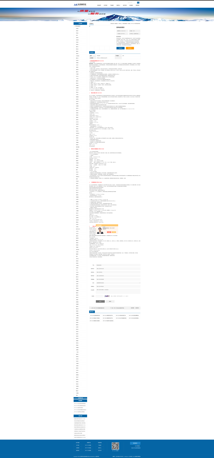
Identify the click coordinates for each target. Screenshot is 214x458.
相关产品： (92, 311)
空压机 (77, 358)
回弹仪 (77, 103)
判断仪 (77, 115)
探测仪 (77, 260)
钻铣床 (77, 28)
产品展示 (112, 5)
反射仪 (77, 295)
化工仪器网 (135, 456)
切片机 (77, 258)
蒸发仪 (77, 53)
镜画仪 (77, 117)
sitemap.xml (126, 456)
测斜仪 (77, 379)
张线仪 (77, 137)
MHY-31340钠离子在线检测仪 (108, 320)
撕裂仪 (77, 80)
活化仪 (77, 126)
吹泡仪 (77, 224)
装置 (77, 178)
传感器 (77, 347)
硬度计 (77, 292)
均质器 (77, 290)
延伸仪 (77, 322)
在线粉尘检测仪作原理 (78, 433)
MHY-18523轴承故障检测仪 (95, 315)
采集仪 (77, 263)
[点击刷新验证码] (107, 296)
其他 (77, 395)
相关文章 (80, 415)
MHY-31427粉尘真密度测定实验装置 (80, 405)
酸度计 (77, 390)
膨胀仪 (77, 324)
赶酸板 (77, 301)
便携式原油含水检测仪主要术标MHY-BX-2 (80, 435)
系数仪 (77, 279)
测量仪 (77, 340)
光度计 (77, 283)
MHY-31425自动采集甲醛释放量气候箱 (80, 403)
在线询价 (120, 48)
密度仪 (77, 306)
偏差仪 (77, 51)
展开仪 (77, 58)
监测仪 (77, 336)
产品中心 (120, 23)
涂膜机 (77, 349)
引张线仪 (77, 55)
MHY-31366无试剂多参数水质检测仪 (134, 318)
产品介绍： (92, 52)
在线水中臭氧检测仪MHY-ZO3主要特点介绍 (80, 437)
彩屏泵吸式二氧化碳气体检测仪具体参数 (80, 431)
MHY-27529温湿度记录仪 (89, 447)
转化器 (77, 181)
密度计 (77, 372)
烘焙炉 (77, 149)
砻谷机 (77, 151)
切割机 (77, 281)
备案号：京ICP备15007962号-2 (118, 456)
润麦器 (77, 142)
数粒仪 (77, 83)
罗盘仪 (77, 33)
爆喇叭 (77, 254)
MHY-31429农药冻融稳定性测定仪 (80, 409)
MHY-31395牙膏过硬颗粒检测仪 (134, 315)
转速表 (77, 85)
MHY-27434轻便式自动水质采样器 (89, 445)
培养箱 (77, 317)
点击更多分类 (80, 397)
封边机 (77, 60)
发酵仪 (77, 153)
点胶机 (77, 365)
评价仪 (77, 233)
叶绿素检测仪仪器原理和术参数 (79, 429)
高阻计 (77, 30)
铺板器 (77, 156)
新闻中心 (118, 5)
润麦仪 (77, 112)
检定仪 (77, 329)
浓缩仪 (77, 345)
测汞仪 (77, 37)
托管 (77, 35)
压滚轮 (77, 199)
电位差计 (77, 249)
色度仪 (77, 44)
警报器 (77, 96)
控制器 (77, 304)
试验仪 (77, 42)
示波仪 (77, 251)
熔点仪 (77, 192)
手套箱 (77, 363)
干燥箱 (77, 315)
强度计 (77, 235)
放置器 (77, 201)
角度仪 (77, 242)
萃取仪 (77, 288)
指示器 (77, 219)
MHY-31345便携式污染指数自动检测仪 (95, 320)
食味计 (77, 183)
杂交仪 (77, 215)
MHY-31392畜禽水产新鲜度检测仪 (95, 318)
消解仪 (77, 311)
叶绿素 (77, 74)
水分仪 (77, 272)
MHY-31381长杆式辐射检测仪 (121, 318)
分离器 (77, 210)
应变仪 (77, 165)
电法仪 (77, 135)
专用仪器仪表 (77, 26)
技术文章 (125, 5)
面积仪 (77, 158)
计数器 (77, 393)
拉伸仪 (77, 226)
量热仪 (77, 71)
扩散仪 (77, 140)
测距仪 (77, 194)
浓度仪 (77, 267)
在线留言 (131, 5)
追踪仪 (77, 119)
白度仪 (77, 206)
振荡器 (77, 374)
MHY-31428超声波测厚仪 (78, 407)
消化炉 (77, 377)
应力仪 (77, 76)
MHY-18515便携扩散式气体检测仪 (108, 318)
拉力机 (77, 121)
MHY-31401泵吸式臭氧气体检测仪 (121, 315)
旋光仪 (77, 297)
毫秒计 (77, 46)
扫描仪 (77, 167)
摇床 (77, 256)
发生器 (77, 39)
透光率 (77, 101)
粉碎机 (77, 356)
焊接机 (77, 62)
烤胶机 (77, 320)
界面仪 (77, 128)
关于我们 (105, 5)
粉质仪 (77, 144)
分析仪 (77, 370)
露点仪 (77, 276)
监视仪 (77, 274)
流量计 (77, 299)
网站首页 (99, 5)
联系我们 (137, 5)
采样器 (77, 386)
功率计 (77, 174)
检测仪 (77, 381)
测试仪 (77, 331)
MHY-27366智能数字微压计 (89, 450)
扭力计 (77, 190)
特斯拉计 (77, 176)
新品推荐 (80, 400)
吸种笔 (77, 217)
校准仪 (77, 208)
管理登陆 (138, 456)
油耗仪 (77, 185)
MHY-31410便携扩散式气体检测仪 (108, 315)
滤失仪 (77, 110)
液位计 (77, 213)
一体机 (77, 352)
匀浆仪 (77, 94)
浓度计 (77, 333)
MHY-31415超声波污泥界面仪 (79, 411)
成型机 (77, 99)
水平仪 (77, 231)
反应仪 (77, 172)
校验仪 (77, 338)
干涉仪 (77, 78)
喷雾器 (77, 197)
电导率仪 (77, 133)
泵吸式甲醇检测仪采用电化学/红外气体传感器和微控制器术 (80, 427)
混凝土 (77, 388)
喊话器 (77, 87)
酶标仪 (77, 240)
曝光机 (77, 308)
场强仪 (77, 247)
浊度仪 (77, 67)
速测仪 (77, 354)
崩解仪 (77, 160)
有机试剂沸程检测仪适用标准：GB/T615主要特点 (80, 420)
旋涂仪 (77, 108)
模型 (77, 169)
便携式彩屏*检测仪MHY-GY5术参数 (80, 418)
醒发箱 (77, 238)
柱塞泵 (77, 313)
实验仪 (77, 361)
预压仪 (77, 92)
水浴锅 (77, 265)
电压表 (77, 124)
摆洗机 (77, 69)
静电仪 (77, 222)
